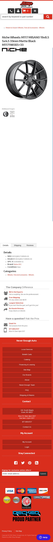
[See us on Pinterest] (29, 463)
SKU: (9, 256)
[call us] (11, 10)
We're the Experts (16, 292)
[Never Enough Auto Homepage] (26, 5)
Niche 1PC (17, 264)
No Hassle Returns (16, 308)
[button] (26, 16)
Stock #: (11, 259)
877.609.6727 (14, 329)
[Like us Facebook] (15, 463)
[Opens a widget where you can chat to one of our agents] (43, 537)
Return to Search (12, 28)
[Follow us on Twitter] (22, 463)
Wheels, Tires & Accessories (28, 28)
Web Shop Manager (14, 537)
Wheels (41, 28)
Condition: (12, 267)
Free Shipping (14, 297)
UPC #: (10, 262)
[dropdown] (35, 10)
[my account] (18, 10)
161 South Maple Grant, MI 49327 (27, 411)
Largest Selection (16, 303)
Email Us (12, 323)
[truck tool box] (26, 524)
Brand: (10, 264)
